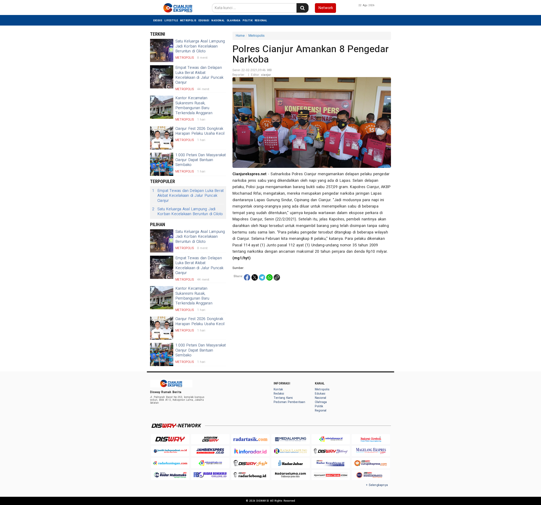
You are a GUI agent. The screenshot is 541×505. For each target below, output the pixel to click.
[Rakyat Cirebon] (370, 439)
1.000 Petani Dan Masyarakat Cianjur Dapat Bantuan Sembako (200, 160)
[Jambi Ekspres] (210, 451)
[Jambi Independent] (170, 451)
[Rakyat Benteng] (330, 475)
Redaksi (279, 393)
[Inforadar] (250, 451)
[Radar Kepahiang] (330, 463)
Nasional (218, 20)
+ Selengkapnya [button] (377, 485)
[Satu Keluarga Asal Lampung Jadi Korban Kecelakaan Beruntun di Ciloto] (161, 50)
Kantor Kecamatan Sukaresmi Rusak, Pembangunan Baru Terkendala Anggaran (193, 105)
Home (240, 35)
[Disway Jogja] (250, 463)
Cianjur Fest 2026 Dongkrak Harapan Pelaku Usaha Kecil (200, 131)
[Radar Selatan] (370, 475)
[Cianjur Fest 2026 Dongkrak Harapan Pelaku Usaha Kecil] (161, 137)
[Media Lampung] (290, 439)
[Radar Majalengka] (210, 463)
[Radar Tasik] (250, 439)
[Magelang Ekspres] (370, 451)
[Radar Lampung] (290, 451)
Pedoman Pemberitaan (289, 402)
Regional (261, 20)
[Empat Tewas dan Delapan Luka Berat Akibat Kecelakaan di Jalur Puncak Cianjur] (161, 76)
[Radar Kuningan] (170, 463)
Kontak (278, 389)
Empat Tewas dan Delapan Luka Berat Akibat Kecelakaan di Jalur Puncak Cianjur (199, 75)
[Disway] (170, 439)
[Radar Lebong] (250, 475)
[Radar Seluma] (290, 475)
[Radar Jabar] (290, 463)
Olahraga (233, 20)
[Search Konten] (302, 8)
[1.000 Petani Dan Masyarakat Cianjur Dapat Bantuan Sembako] (161, 164)
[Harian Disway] (210, 439)
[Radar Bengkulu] (210, 475)
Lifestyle (171, 20)
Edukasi (203, 20)
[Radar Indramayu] (330, 439)
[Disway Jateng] (330, 451)
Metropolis (188, 20)
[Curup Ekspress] (370, 463)
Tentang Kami (283, 398)
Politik (248, 20)
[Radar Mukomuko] (170, 475)
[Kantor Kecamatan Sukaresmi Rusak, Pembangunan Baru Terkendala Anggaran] (161, 107)
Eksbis (157, 20)
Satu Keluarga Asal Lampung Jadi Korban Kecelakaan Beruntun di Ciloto (200, 46)
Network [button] (325, 8)
